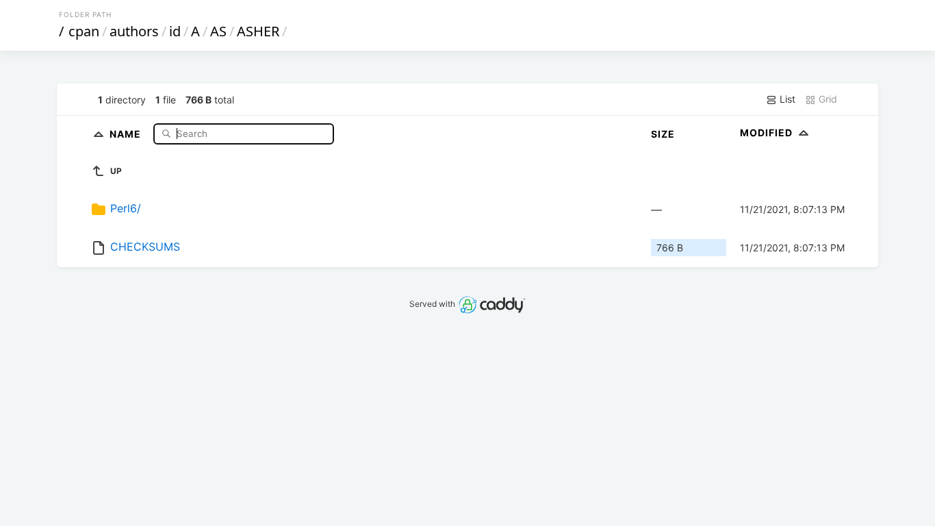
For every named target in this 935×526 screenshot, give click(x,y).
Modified (767, 132)
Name (127, 133)
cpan (83, 31)
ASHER (258, 31)
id (175, 31)
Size (663, 134)
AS (218, 31)
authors (134, 31)
